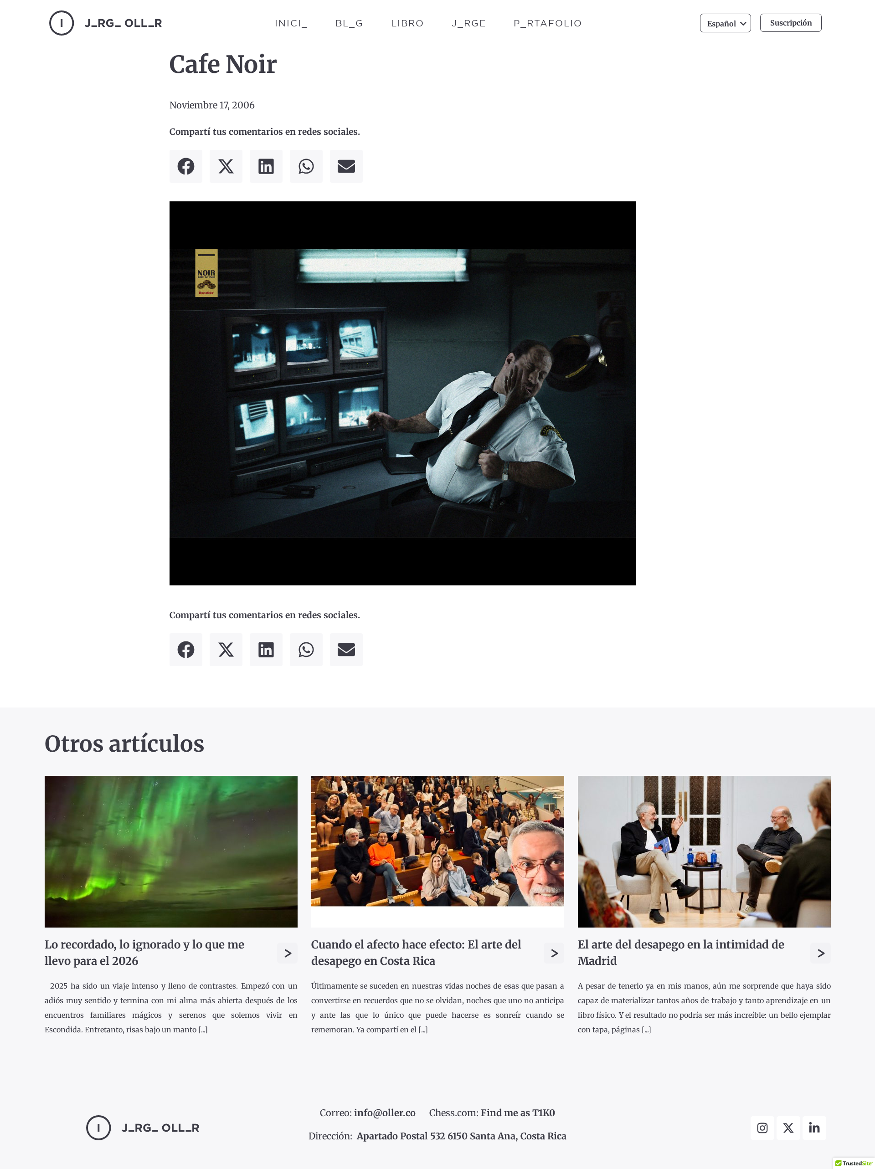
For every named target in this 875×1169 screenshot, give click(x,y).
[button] (186, 166)
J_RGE (469, 23)
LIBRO (407, 23)
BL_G (349, 23)
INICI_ (291, 23)
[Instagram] (762, 1128)
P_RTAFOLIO (548, 23)
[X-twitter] (788, 1128)
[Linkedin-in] (814, 1128)
